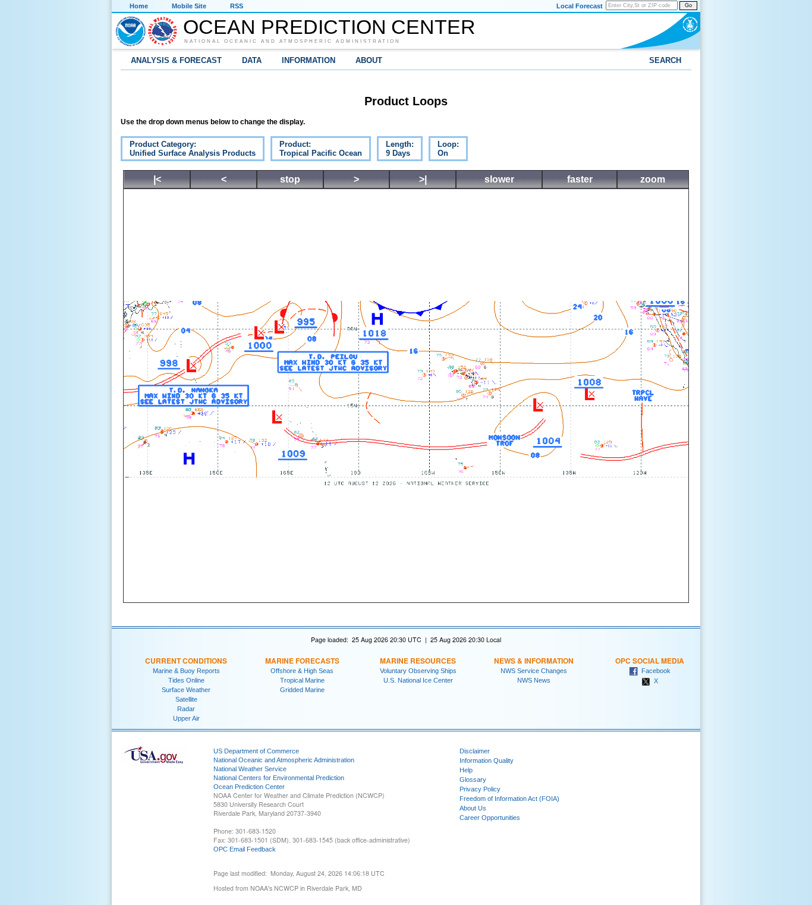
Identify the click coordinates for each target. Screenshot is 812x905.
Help (466, 770)
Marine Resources (418, 660)
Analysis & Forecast (176, 60)
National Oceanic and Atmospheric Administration (292, 41)
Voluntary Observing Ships (418, 670)
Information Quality (486, 760)
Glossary (472, 779)
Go (688, 5)
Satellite (186, 699)
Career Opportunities (489, 817)
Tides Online (186, 680)
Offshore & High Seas (301, 670)
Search (665, 60)
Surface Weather (186, 689)
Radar (186, 708)
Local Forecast (579, 6)
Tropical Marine (302, 680)
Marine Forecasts (302, 660)
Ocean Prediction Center (329, 26)
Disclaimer (474, 751)
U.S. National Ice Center (418, 680)
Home (139, 6)
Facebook (654, 670)
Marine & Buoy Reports (186, 670)
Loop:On (444, 150)
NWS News (533, 680)
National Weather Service (250, 768)
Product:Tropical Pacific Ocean (316, 150)
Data (252, 60)
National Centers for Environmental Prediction (278, 777)
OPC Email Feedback (244, 849)
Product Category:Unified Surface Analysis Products (188, 150)
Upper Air (186, 718)
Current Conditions (186, 660)
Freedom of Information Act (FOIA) (509, 798)
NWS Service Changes (534, 670)
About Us (472, 808)
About (368, 60)
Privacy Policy (480, 789)
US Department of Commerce (256, 751)
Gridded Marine (302, 689)
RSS (236, 6)
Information (308, 60)
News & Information (534, 660)
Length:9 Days (395, 150)
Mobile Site (189, 6)
